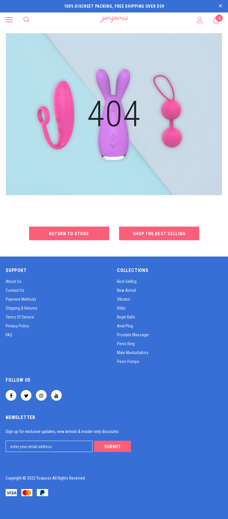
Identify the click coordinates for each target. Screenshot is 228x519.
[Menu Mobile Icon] (9, 19)
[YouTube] (56, 395)
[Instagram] (41, 395)
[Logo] (114, 19)
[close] (220, 6)
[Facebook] (11, 395)
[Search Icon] (26, 20)
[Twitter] (26, 395)
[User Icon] (200, 20)
